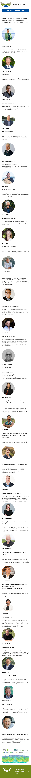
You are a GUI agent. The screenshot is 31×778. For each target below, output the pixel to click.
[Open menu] (29, 4)
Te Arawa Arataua (19, 4)
